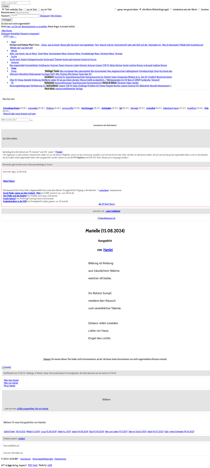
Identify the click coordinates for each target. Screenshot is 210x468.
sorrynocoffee (67, 108)
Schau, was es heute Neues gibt (55, 44)
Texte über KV (85, 74)
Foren (13, 71)
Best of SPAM (134, 79)
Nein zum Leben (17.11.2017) (116, 431)
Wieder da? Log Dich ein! (21, 47)
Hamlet (108, 250)
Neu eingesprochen (116, 71)
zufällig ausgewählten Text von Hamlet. (33, 408)
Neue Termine (115, 53)
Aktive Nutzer (116, 65)
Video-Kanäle (132, 82)
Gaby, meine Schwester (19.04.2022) (179, 431)
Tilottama (50, 108)
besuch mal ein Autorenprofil (113, 44)
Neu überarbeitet (82, 71)
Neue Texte (37, 53)
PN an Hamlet (9, 385)
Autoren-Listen (72, 65)
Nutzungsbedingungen (20, 85)
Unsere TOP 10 (102, 65)
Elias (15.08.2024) (96, 431)
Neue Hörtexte (102, 53)
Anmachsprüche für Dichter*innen (101, 76)
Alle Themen (61, 74)
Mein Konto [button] (6, 30)
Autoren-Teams (57, 65)
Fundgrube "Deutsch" (150, 79)
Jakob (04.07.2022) (155, 431)
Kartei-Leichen (129, 65)
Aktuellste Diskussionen (30, 74)
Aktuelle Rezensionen (160, 85)
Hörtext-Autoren (87, 65)
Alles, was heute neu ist (21, 53)
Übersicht (14, 74)
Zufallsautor (44, 65)
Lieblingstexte (131, 71)
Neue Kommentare (52, 53)
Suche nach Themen (53, 59)
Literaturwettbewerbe (65, 88)
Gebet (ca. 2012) (64, 431)
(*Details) (59, 152)
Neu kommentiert (99, 71)
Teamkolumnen (79, 82)
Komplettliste (31, 65)
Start (13, 41)
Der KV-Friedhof (148, 76)
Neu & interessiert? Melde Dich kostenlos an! (182, 44)
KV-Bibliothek (142, 85)
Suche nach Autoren (71, 59)
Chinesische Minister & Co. (129, 76)
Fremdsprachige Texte (149, 71)
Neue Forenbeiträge (84, 53)
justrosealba (33, 108)
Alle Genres (73, 74)
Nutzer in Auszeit (145, 65)
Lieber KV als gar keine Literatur (65, 79)
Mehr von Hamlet (11, 383)
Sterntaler (134, 108)
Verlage (79, 88)
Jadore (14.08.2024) (80, 431)
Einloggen (6, 20)
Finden (5, 6)
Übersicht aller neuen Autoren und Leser (19, 113)
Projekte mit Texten (96, 85)
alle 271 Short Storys (107, 204)
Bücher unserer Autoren (125, 85)
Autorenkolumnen (63, 82)
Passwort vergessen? (30, 33)
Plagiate (109, 85)
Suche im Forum (88, 59)
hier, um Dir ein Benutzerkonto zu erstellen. (27, 26)
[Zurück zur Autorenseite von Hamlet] (6, 367)
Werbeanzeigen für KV (117, 79)
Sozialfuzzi (191, 108)
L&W (50, 465)
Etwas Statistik (24, 79)
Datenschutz (60, 458)
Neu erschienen (67, 71)
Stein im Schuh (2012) (138, 431)
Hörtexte (121, 82)
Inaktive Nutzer (160, 65)
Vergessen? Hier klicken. (51, 15)
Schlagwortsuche (35, 59)
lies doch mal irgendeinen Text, (85, 44)
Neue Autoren (68, 53)
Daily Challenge (80, 85)
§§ (12, 82)
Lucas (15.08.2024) (49, 431)
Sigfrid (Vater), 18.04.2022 (14, 431)
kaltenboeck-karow (171, 108)
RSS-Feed (32, 465)
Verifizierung (36, 85)
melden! (21, 438)
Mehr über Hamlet (11, 380)
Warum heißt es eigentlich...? (93, 79)
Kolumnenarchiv (94, 82)
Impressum (25, 458)
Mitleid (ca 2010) (33, 431)
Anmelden (15, 33)
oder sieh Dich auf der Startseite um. (144, 44)
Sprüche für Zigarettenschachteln (69, 76)
